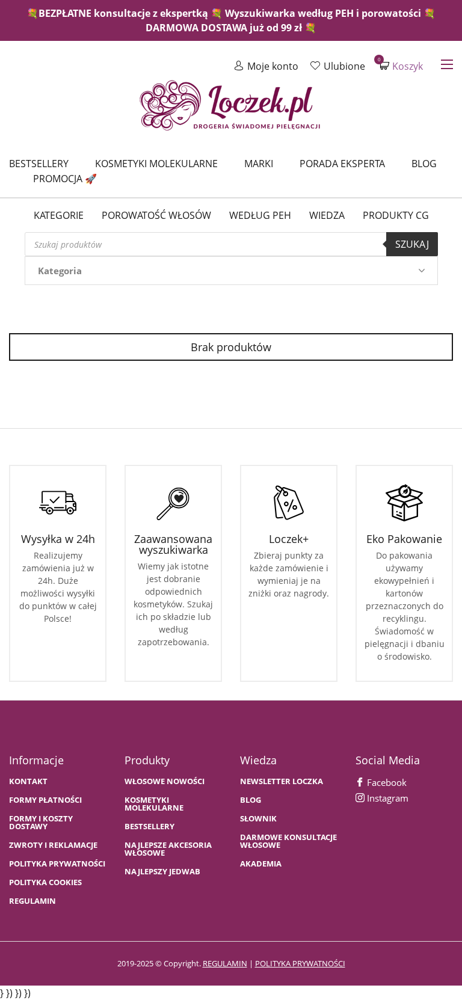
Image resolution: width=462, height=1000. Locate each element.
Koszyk (401, 66)
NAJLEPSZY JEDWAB (162, 872)
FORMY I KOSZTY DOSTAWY (41, 822)
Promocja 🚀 (65, 178)
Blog (424, 163)
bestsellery (149, 826)
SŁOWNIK (258, 819)
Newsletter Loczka (281, 781)
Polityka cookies (45, 882)
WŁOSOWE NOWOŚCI (165, 781)
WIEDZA (327, 215)
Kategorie (59, 215)
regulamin (225, 963)
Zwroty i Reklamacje (53, 845)
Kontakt (28, 781)
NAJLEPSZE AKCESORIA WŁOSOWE (168, 849)
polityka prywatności (300, 963)
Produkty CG (396, 215)
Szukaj (412, 244)
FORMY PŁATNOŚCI (45, 800)
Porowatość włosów (156, 215)
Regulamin (32, 901)
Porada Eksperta (342, 163)
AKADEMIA (261, 864)
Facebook (386, 782)
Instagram (386, 798)
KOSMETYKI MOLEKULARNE (154, 804)
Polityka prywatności (57, 864)
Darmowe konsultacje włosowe (288, 841)
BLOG (250, 800)
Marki (258, 163)
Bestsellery (39, 163)
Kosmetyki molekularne (156, 163)
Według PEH (260, 215)
